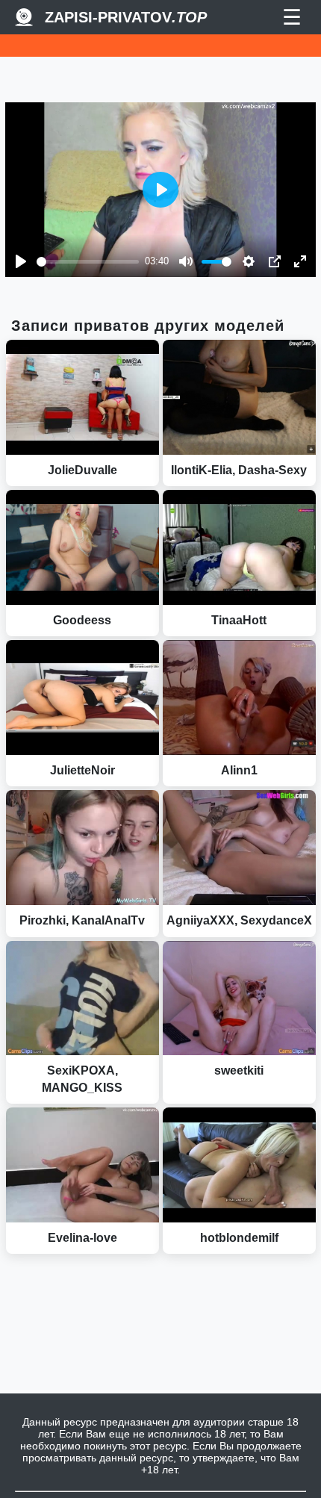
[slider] (88, 262)
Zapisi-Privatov (126, 17)
